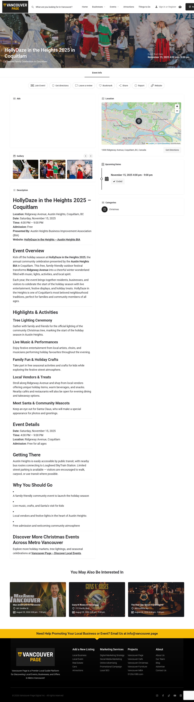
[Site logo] (15, 6)
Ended (119, 181)
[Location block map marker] (139, 121)
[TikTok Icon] (169, 695)
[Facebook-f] (163, 695)
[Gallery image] (25, 169)
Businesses (97, 7)
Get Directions (172, 150)
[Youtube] (175, 695)
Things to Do (144, 7)
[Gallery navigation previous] (86, 156)
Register (172, 7)
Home (85, 7)
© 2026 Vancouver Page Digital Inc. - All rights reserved (37, 695)
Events (113, 7)
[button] (141, 123)
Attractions (128, 7)
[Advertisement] (52, 123)
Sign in (162, 7)
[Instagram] (157, 695)
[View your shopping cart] (180, 6)
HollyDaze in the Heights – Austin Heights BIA (52, 239)
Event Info (97, 73)
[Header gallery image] (32, 34)
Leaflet (151, 143)
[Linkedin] (181, 695)
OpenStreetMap (163, 143)
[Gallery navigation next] (91, 156)
